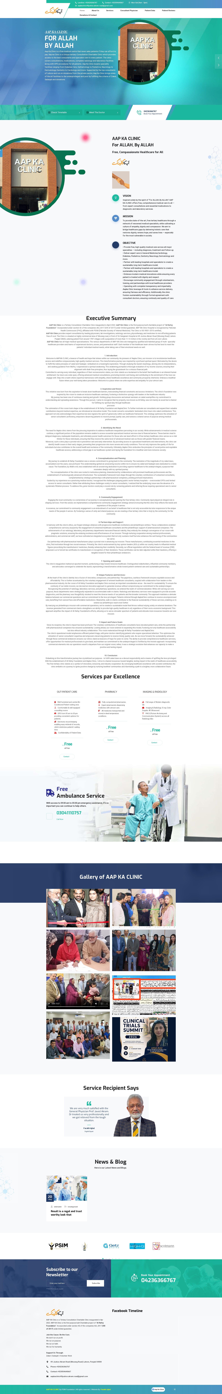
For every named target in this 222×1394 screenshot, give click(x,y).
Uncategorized (73, 1206)
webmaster (58, 1206)
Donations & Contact (88, 15)
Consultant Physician (129, 10)
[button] (102, 1258)
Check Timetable (59, 112)
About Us (95, 10)
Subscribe (96, 1283)
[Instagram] (174, 1389)
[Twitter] (170, 1389)
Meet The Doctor (97, 112)
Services (109, 10)
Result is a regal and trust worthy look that (66, 1213)
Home (82, 10)
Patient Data (150, 10)
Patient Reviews (168, 10)
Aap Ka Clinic (159, 1389)
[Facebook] (167, 1389)
